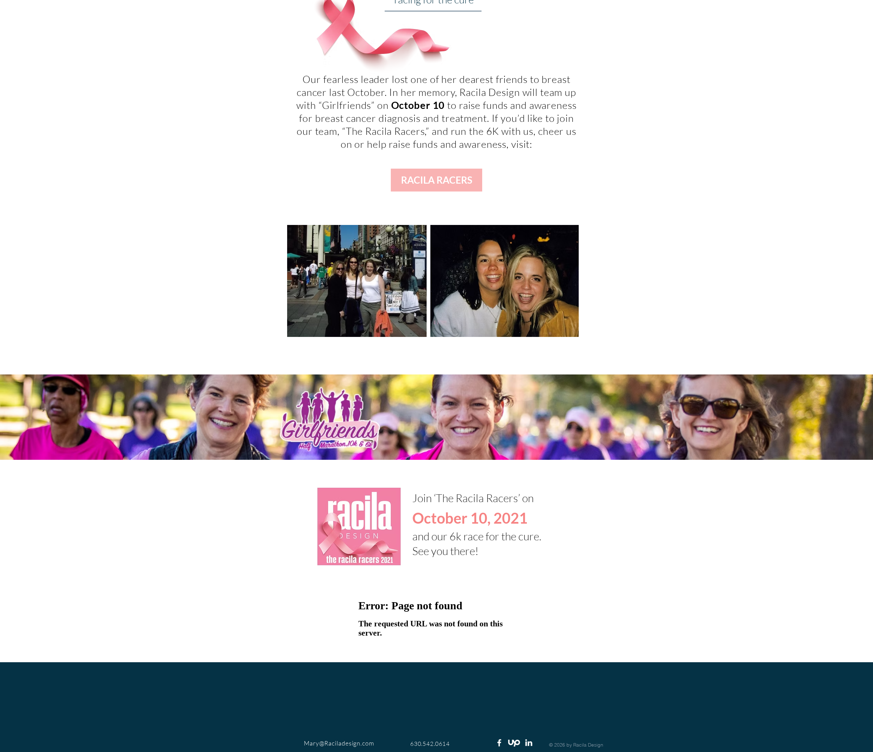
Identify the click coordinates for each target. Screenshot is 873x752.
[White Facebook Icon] (499, 743)
